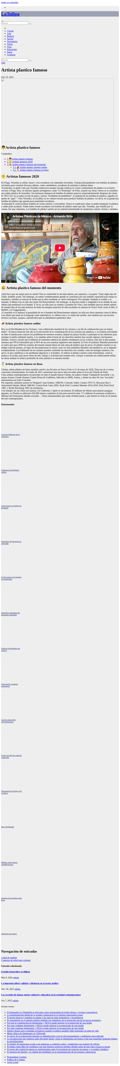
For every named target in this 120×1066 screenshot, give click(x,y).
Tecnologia (12, 41)
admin (16, 977)
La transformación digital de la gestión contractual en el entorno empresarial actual (45, 1015)
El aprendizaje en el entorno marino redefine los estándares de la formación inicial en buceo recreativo (54, 1020)
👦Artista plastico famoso (20, 159)
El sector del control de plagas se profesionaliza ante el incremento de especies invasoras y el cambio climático (57, 1049)
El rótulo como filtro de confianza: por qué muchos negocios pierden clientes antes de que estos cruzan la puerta (58, 1046)
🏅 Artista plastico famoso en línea (31, 170)
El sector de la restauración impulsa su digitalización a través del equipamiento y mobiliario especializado (55, 1036)
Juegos (10, 39)
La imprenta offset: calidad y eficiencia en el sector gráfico (29, 983)
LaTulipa (10, 13)
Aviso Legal (12, 1062)
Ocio (9, 46)
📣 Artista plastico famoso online (30, 167)
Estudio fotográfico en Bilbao (15, 971)
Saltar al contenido (9, 2)
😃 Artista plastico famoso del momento (26, 164)
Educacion (12, 49)
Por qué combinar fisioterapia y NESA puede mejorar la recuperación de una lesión (45, 1025)
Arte (9, 33)
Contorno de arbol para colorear (16, 960)
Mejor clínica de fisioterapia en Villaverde (26, 1033)
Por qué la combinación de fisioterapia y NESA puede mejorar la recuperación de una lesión (49, 1023)
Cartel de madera (9, 957)
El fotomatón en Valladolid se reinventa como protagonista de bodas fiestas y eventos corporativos (52, 1012)
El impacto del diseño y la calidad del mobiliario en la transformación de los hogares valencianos (51, 1052)
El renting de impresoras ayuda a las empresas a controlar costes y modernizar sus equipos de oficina (53, 1044)
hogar (9, 52)
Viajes (10, 44)
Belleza (10, 36)
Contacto (11, 54)
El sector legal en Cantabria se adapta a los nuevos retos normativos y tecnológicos (45, 1017)
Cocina (10, 31)
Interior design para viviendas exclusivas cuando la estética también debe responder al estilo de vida (53, 1031)
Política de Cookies (16, 1059)
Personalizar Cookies (16, 1057)
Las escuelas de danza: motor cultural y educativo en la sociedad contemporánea (41, 994)
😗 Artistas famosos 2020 (20, 161)
